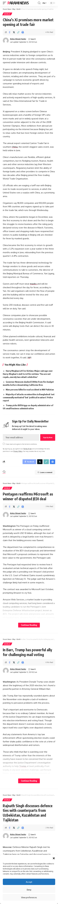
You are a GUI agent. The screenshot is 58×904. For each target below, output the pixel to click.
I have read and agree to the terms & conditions (21, 444)
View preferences (29, 897)
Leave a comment (46, 472)
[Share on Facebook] (10, 32)
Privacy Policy (17, 451)
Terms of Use (27, 449)
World (7, 14)
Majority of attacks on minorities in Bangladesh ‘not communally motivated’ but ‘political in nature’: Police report (28, 397)
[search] (39, 3)
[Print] (23, 32)
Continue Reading (29, 625)
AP (29, 357)
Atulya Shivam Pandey (18, 39)
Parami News (18, 3)
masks (33, 283)
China (15, 147)
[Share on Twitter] (14, 32)
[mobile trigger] (5, 3)
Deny (29, 889)
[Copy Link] (18, 32)
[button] (53, 858)
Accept (29, 882)
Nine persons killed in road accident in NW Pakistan (30, 389)
